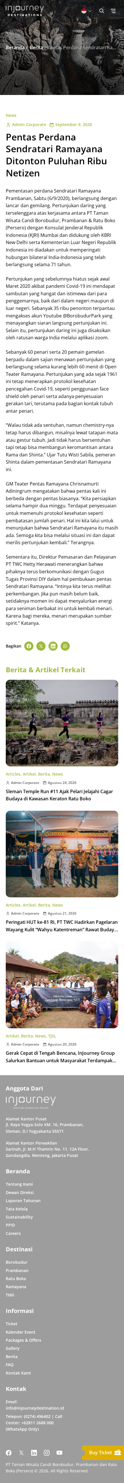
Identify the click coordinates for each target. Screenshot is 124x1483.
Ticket (12, 1323)
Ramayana (16, 1286)
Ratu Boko (16, 1278)
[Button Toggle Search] (102, 11)
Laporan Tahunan (23, 1200)
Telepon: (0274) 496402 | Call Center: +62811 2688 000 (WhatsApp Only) (34, 1423)
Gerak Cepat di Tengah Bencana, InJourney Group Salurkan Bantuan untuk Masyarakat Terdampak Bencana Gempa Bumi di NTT (60, 1060)
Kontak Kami (18, 1373)
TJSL (52, 1036)
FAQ (10, 1364)
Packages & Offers (23, 1340)
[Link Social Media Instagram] (47, 1453)
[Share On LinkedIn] (53, 646)
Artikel (29, 774)
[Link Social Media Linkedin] (34, 1453)
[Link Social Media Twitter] (21, 1453)
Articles (13, 774)
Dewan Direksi (20, 1192)
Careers (13, 1233)
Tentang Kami (19, 1184)
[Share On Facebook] (28, 646)
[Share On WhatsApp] (65, 646)
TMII (10, 1295)
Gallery (13, 1348)
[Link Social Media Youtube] (59, 1453)
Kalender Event (20, 1332)
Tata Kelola (17, 1209)
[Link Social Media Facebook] (9, 1453)
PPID (10, 1225)
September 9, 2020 (73, 124)
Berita (44, 774)
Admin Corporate (29, 124)
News (11, 115)
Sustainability (19, 1217)
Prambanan (17, 1270)
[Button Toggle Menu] (113, 11)
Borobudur (16, 1262)
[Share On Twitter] (41, 646)
